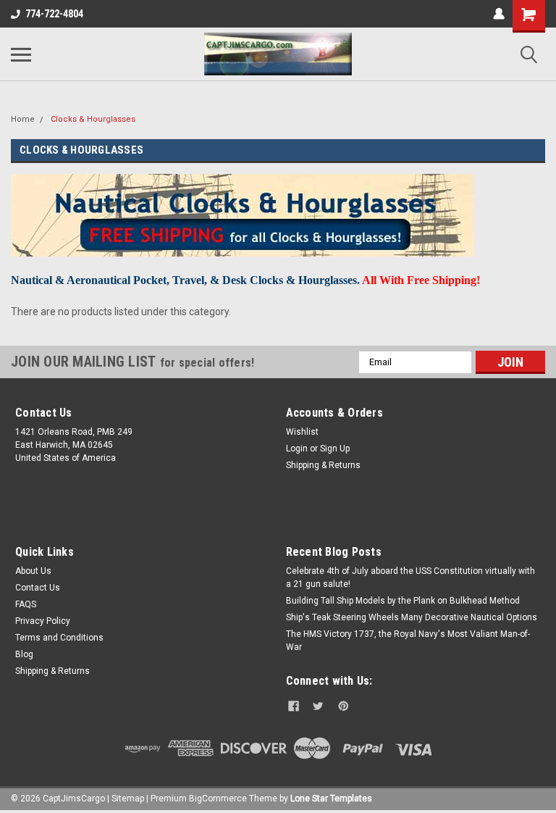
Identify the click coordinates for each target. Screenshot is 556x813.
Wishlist (302, 432)
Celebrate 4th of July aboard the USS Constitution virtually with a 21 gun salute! (410, 577)
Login (297, 448)
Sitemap (127, 798)
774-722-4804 (54, 14)
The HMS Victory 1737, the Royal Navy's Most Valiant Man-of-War (408, 640)
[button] (413, 517)
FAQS (25, 604)
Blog (24, 654)
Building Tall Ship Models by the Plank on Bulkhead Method (403, 601)
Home (23, 119)
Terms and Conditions (59, 638)
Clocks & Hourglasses (93, 119)
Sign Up (335, 448)
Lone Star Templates (331, 798)
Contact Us (37, 588)
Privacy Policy (42, 621)
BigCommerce (218, 798)
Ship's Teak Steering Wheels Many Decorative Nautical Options (411, 617)
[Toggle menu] (21, 54)
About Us (33, 571)
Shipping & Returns (323, 465)
